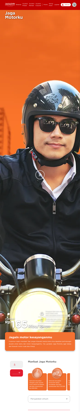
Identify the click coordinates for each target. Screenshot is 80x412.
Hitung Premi (51, 4)
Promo (46, 4)
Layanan (56, 4)
